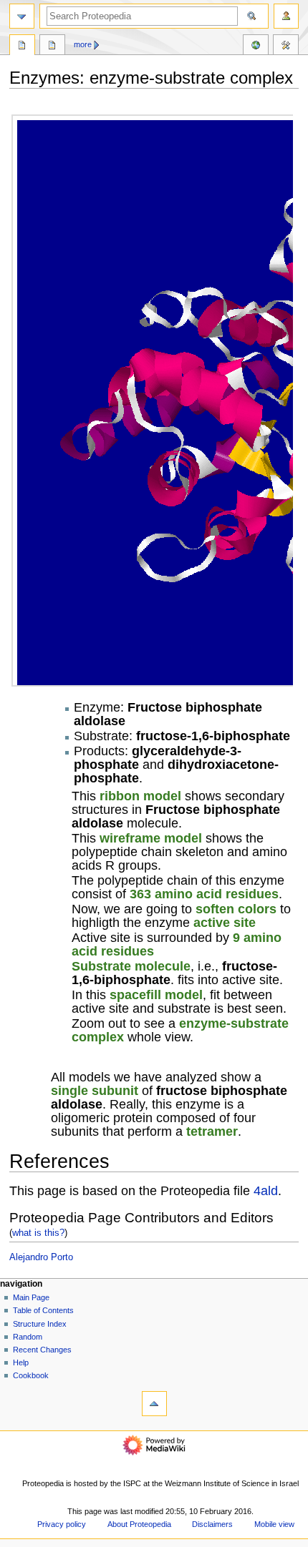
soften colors (236, 908)
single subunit (94, 1090)
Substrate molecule (131, 965)
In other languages (256, 46)
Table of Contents (43, 1310)
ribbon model (140, 795)
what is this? (38, 1232)
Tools (286, 46)
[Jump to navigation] (21, 16)
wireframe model (151, 837)
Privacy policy (61, 1524)
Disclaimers (212, 1524)
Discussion (52, 46)
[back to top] (154, 1403)
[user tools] (286, 16)
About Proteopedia (139, 1524)
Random (27, 1336)
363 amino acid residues (204, 893)
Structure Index (40, 1324)
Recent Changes (42, 1349)
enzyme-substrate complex (180, 1030)
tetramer (212, 1131)
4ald (266, 1190)
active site (224, 922)
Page (22, 46)
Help (21, 1362)
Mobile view (274, 1524)
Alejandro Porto (41, 1257)
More (83, 44)
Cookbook (31, 1375)
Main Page (31, 1297)
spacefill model (156, 994)
